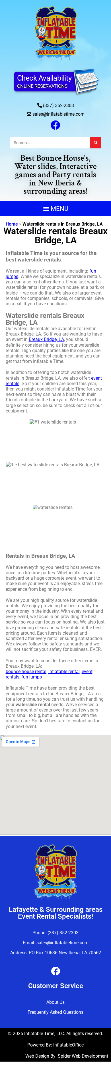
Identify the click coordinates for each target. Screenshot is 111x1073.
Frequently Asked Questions (55, 1012)
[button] (55, 208)
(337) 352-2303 (58, 105)
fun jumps (31, 677)
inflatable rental (64, 671)
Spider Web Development (83, 1056)
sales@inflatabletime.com (58, 114)
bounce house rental (26, 671)
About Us (55, 1002)
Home (12, 224)
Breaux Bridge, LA (46, 339)
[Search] (95, 142)
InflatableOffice (68, 1045)
